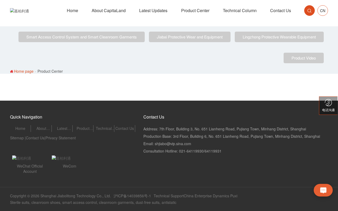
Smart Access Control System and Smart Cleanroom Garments (81, 37)
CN (322, 10)
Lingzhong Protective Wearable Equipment (279, 37)
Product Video (304, 58)
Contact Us (35, 137)
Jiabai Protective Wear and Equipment (190, 37)
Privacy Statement (60, 137)
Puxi (233, 195)
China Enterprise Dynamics (206, 195)
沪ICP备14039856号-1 (132, 195)
